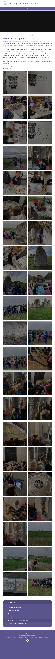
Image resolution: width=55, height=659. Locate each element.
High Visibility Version (11, 637)
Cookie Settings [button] (44, 637)
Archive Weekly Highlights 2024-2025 (30, 35)
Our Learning (11, 35)
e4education (33, 635)
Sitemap (31, 637)
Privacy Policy (38, 637)
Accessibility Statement (23, 637)
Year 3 (18, 35)
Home (4, 35)
